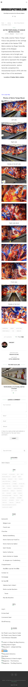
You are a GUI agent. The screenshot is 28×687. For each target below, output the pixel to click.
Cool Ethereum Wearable (9, 637)
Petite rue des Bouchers (10, 589)
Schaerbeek (19, 497)
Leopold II (9, 488)
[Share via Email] (22, 337)
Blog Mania (4, 656)
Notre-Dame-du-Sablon (10, 544)
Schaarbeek (12, 497)
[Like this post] (16, 337)
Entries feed (5, 613)
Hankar (12, 328)
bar (18, 474)
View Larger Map (5, 94)
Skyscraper (11, 500)
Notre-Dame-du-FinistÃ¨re (11, 539)
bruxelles (10, 479)
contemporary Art (6, 483)
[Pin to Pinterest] (21, 337)
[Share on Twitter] (19, 337)
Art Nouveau (12, 474)
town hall (11, 502)
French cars (6, 527)
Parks (21, 495)
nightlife (16, 495)
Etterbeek (15, 483)
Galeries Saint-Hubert (9, 585)
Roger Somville (6, 331)
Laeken (3, 488)
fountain (9, 486)
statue (17, 500)
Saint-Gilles (4, 497)
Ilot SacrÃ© (4, 581)
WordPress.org (5, 621)
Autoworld (4, 519)
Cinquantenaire (6, 564)
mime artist (19, 490)
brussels (4, 479)
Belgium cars (7, 523)
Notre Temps (19, 328)
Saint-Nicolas (7, 548)
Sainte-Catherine (8, 552)
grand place (15, 486)
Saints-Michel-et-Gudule (10, 556)
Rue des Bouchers (8, 597)
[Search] (26, 2)
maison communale (18, 488)
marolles (13, 490)
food (3, 486)
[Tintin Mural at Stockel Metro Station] (14, 376)
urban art (19, 331)
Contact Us (4, 573)
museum (20, 493)
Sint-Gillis (4, 500)
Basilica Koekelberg (8, 535)
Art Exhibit (4, 474)
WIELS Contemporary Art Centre (9, 504)
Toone (6, 593)
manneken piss (5, 490)
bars (22, 474)
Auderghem (5, 328)
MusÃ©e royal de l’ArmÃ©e (11, 568)
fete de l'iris (21, 483)
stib (13, 331)
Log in (3, 609)
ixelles (21, 486)
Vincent (12, 34)
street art (4, 502)
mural (14, 493)
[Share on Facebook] (18, 337)
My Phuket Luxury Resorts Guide (11, 633)
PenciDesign (14, 681)
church (20, 479)
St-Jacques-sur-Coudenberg (11, 560)
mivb (3, 493)
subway (9, 23)
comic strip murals (6, 481)
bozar (19, 476)
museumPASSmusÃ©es (6, 495)
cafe (16, 479)
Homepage (4, 577)
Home (2, 23)
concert (14, 481)
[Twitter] (15, 16)
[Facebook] (12, 674)
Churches (4, 531)
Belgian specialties (6, 476)
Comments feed (6, 617)
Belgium (14, 476)
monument (8, 493)
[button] (2, 380)
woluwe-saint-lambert (7, 507)
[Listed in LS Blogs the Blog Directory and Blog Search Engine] (14, 642)
